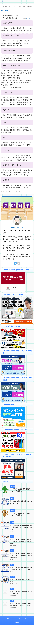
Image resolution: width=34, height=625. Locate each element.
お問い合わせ (14, 618)
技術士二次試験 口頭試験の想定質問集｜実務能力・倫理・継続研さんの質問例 (21, 527)
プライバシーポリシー (23, 618)
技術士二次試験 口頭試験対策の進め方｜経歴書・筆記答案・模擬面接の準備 (21, 541)
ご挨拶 (7, 618)
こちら (28, 18)
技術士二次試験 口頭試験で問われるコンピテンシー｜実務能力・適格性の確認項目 (21, 555)
